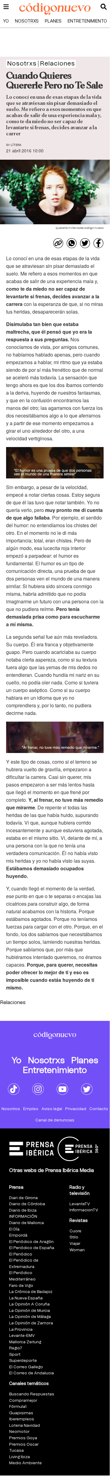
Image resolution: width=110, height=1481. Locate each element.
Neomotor (19, 1432)
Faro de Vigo (21, 1286)
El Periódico (20, 1254)
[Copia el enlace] (58, 243)
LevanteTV (79, 1204)
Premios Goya (23, 1438)
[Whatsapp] (71, 243)
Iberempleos (21, 1419)
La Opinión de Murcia (29, 1311)
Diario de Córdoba (27, 1204)
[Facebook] (98, 243)
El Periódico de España (31, 1248)
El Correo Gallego (26, 1367)
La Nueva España (26, 1298)
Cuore (75, 1231)
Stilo (73, 1237)
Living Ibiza (19, 1457)
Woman (77, 1250)
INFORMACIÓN (23, 1217)
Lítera (16, 145)
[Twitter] (85, 243)
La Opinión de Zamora (31, 1323)
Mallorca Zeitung (25, 1342)
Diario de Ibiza (23, 1211)
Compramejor (23, 1401)
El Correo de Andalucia (31, 1373)
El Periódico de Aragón (31, 1242)
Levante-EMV (22, 1336)
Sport (14, 1355)
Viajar (74, 1244)
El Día (14, 1229)
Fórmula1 (18, 1407)
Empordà (18, 1236)
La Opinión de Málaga (30, 1317)
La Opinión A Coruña (29, 1304)
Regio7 (15, 1348)
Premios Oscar (24, 1445)
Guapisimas (21, 1413)
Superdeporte (23, 1361)
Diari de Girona (23, 1198)
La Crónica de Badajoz (30, 1292)
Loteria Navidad (24, 1426)
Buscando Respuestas (31, 1394)
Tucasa (16, 1451)
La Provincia (21, 1330)
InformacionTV (83, 1210)
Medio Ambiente (25, 1463)
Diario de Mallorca (26, 1223)
